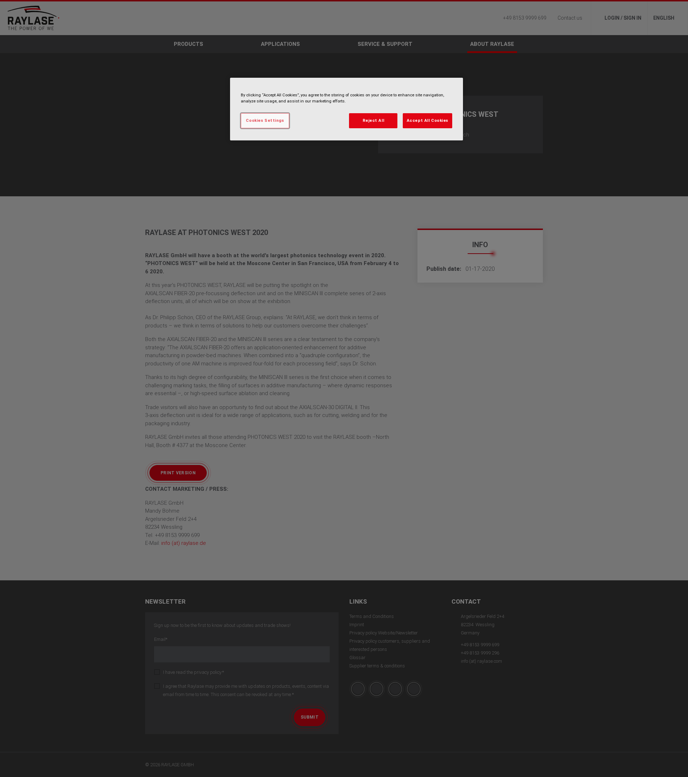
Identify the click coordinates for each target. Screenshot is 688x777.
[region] (346, 109)
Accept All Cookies (427, 120)
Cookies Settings (265, 120)
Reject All (373, 120)
